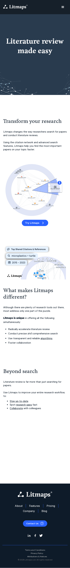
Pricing (51, 505)
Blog (44, 511)
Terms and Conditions (35, 550)
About (18, 505)
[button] (63, 7)
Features (34, 505)
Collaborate (16, 408)
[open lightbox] (35, 188)
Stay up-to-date (19, 401)
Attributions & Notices (37, 556)
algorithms (46, 338)
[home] (15, 7)
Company (29, 511)
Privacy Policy (37, 553)
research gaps (24, 404)
